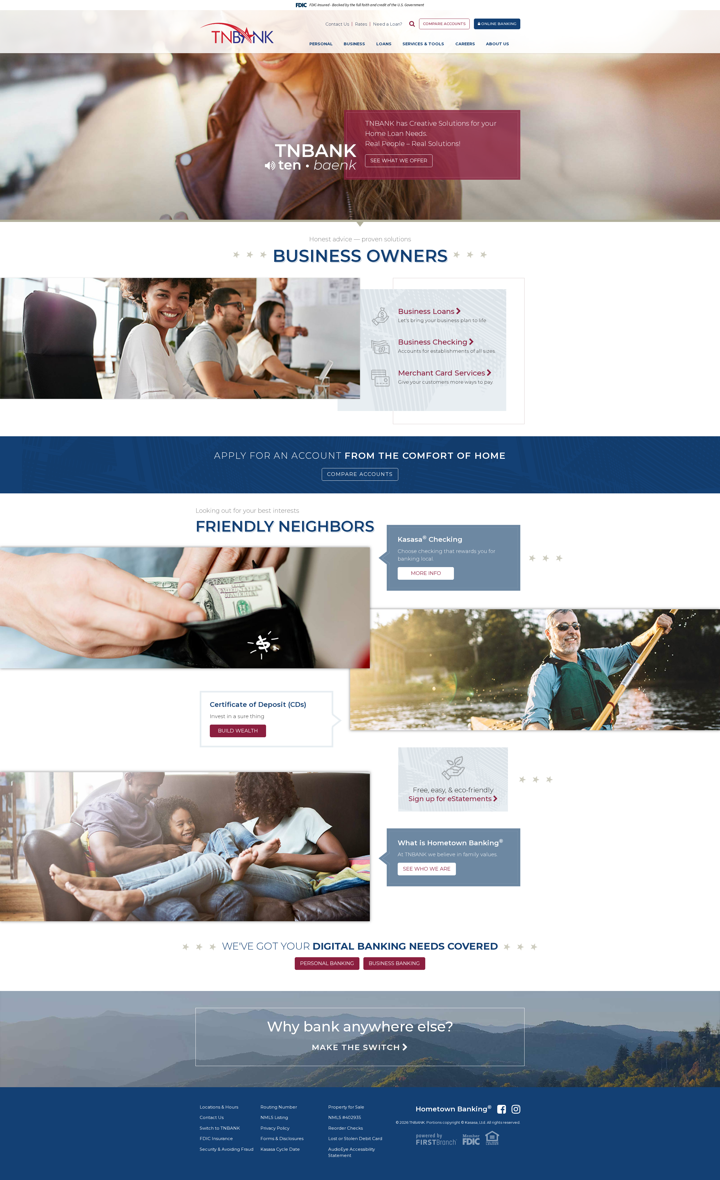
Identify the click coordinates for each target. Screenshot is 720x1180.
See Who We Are (427, 869)
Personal (321, 43)
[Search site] (412, 24)
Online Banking (498, 23)
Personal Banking (327, 963)
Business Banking (394, 963)
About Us (497, 43)
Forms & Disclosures (281, 1138)
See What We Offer (398, 161)
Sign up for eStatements (450, 799)
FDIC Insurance (216, 1138)
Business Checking (432, 342)
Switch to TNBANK (220, 1128)
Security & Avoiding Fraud (226, 1149)
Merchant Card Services (441, 372)
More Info (426, 573)
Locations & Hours (219, 1107)
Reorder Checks (345, 1128)
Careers (465, 43)
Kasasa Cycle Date (280, 1149)
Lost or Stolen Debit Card (355, 1138)
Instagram (516, 1109)
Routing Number (278, 1107)
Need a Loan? (387, 24)
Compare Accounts (444, 23)
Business (354, 43)
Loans (384, 43)
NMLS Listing (274, 1117)
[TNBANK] (237, 32)
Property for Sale (346, 1107)
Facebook (501, 1109)
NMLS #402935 (344, 1117)
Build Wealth (238, 731)
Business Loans (426, 311)
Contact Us (337, 24)
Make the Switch (356, 1047)
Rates (361, 24)
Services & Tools (423, 43)
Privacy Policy (274, 1128)
